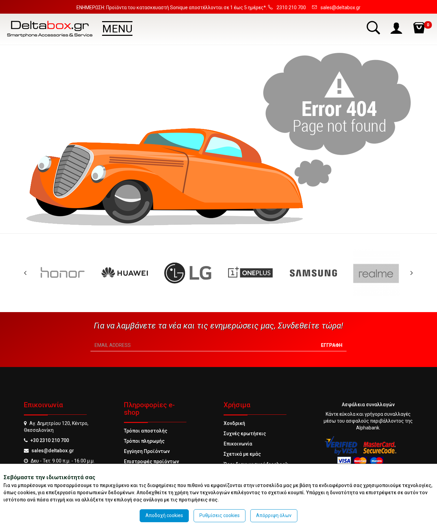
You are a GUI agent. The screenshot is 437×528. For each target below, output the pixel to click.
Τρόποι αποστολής (145, 431)
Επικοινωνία (238, 443)
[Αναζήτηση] (374, 27)
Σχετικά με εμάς (242, 454)
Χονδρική (234, 423)
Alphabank (367, 427)
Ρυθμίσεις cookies (219, 515)
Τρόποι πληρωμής (144, 441)
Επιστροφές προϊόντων (151, 461)
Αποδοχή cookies (164, 515)
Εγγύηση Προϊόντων (147, 451)
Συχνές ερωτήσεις (245, 433)
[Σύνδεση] (397, 27)
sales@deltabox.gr (52, 450)
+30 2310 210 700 (49, 440)
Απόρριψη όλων (274, 515)
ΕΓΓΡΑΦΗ (331, 345)
